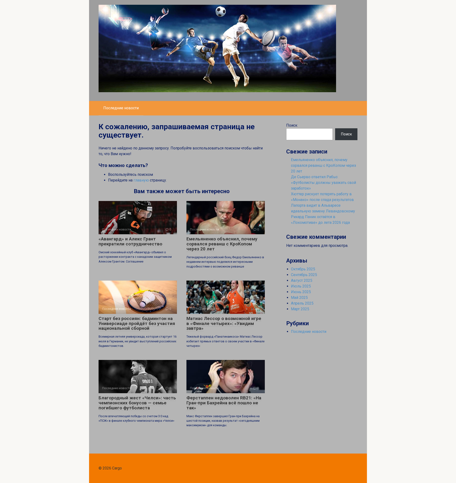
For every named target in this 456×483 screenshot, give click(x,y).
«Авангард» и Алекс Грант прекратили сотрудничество (130, 241)
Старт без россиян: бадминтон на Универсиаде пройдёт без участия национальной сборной (137, 323)
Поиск (291, 125)
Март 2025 (300, 309)
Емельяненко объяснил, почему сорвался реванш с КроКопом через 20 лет (221, 244)
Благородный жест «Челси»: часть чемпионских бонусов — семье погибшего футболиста (137, 403)
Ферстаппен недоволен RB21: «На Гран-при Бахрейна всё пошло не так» (223, 403)
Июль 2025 (301, 286)
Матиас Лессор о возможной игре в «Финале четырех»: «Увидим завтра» (223, 323)
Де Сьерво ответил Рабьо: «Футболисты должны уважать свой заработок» (323, 183)
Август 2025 (301, 280)
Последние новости (121, 108)
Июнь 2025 (301, 292)
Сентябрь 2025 (304, 275)
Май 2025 (299, 297)
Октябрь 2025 (303, 269)
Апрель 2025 (302, 303)
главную (141, 180)
